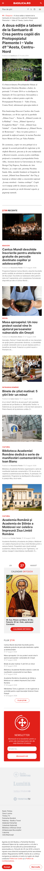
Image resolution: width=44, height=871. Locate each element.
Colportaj (5, 832)
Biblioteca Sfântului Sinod (11, 828)
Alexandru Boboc (16, 337)
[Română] (40, 9)
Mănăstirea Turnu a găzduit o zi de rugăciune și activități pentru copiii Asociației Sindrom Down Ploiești (21, 691)
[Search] (41, 3)
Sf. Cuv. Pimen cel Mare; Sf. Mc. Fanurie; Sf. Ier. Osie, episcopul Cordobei (20, 622)
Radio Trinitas (7, 811)
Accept (7, 867)
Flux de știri (7, 9)
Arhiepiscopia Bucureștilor (11, 830)
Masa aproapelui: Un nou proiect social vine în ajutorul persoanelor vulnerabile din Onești (19, 327)
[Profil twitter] (31, 9)
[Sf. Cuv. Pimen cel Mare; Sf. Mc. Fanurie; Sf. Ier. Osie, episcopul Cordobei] (22, 596)
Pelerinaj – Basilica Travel (11, 820)
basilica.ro (13, 56)
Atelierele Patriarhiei (9, 823)
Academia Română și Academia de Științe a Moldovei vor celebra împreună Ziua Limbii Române (17, 527)
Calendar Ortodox (22, 629)
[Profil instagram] (34, 9)
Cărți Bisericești (8, 835)
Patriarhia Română (9, 818)
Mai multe (35, 867)
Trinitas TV (6, 816)
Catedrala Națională (9, 825)
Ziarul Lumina (7, 813)
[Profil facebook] (28, 9)
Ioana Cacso (14, 399)
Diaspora (9, 16)
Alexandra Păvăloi (16, 268)
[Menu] (3, 3)
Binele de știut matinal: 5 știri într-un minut (20, 392)
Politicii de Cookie (16, 858)
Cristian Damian (15, 538)
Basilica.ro (22, 3)
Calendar (22, 571)
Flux (9, 640)
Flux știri (22, 700)
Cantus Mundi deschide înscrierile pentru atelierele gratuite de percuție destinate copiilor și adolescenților (21, 256)
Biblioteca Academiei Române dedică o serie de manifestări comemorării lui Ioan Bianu (22, 456)
